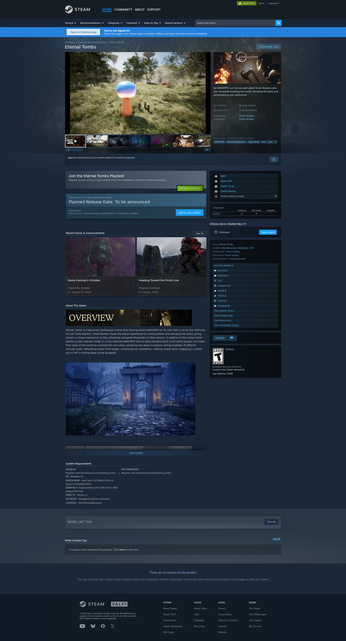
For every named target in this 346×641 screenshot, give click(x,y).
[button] (70, 23)
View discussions (222, 320)
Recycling (199, 626)
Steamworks (169, 620)
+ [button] (275, 142)
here (122, 549)
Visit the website (223, 265)
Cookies (222, 626)
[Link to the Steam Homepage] (78, 12)
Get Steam (254, 608)
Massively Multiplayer (236, 142)
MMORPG (219, 142)
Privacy (222, 608)
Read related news (223, 315)
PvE (263, 142)
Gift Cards (168, 632)
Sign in (71, 157)
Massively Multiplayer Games (92, 42)
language (273, 3)
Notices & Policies (228, 620)
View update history (224, 310)
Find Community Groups (226, 325)
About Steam (170, 608)
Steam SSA (169, 614)
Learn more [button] (268, 232)
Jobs (196, 614)
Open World (254, 142)
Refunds (222, 632)
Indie (223, 248)
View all (276, 539)
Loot (270, 142)
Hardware (199, 620)
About (140, 9)
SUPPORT (154, 9)
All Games (70, 42)
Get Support (255, 620)
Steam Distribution (173, 626)
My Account (255, 626)
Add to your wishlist (190, 212)
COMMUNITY (123, 9)
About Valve (200, 608)
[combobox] (235, 23)
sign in (261, 3)
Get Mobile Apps (257, 614)
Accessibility (225, 614)
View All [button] (199, 233)
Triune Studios (246, 115)
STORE (107, 9)
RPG (252, 248)
